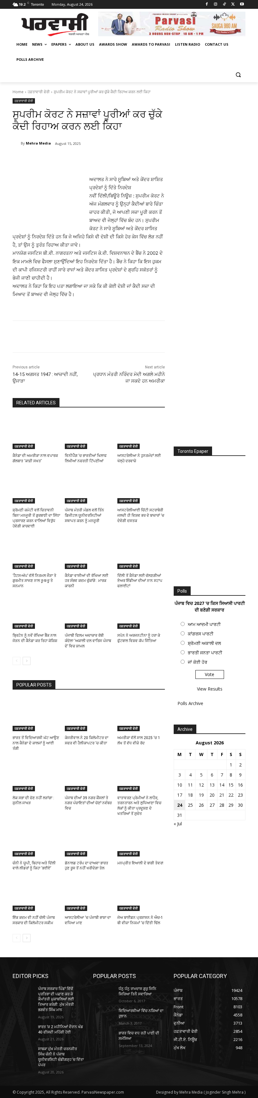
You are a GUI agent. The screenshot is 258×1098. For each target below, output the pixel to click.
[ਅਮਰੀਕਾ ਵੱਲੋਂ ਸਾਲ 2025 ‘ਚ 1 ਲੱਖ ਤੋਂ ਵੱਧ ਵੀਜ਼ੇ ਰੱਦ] (141, 714)
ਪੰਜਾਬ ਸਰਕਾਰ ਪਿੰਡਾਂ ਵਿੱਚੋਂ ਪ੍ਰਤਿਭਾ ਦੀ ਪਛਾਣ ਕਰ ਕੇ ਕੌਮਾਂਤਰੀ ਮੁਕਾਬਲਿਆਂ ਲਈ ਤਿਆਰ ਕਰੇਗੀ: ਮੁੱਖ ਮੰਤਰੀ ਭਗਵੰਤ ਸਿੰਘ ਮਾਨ (56, 999)
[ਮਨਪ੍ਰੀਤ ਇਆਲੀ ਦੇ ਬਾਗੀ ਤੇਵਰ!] (141, 839)
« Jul (178, 824)
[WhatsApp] (101, 159)
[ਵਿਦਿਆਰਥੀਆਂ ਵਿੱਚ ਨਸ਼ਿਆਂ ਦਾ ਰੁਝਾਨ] (104, 1015)
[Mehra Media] (17, 143)
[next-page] (27, 661)
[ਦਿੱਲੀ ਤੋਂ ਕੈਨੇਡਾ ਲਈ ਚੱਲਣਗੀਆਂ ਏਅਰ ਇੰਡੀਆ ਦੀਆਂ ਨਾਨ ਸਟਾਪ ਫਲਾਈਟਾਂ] (141, 552)
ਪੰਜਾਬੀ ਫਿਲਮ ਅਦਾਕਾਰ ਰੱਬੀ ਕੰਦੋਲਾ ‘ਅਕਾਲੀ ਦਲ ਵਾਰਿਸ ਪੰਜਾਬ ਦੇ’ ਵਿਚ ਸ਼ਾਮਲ (88, 640)
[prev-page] (16, 661)
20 (212, 795)
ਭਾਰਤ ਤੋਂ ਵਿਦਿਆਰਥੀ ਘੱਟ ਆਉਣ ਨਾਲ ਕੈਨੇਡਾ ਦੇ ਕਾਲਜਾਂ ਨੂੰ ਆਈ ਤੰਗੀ (36, 743)
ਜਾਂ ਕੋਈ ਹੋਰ (197, 662)
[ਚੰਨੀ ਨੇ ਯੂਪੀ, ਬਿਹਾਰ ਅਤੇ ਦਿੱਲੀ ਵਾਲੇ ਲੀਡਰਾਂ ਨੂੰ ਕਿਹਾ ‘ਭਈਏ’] (36, 839)
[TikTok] (224, 4)
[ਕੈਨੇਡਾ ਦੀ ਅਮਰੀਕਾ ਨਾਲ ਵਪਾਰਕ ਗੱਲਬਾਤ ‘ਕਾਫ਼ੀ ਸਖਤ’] (36, 432)
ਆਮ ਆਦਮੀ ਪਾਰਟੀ (204, 624)
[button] (238, 74)
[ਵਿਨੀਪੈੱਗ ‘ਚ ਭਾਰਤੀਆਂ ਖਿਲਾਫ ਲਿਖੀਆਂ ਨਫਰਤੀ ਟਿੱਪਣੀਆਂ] (88, 432)
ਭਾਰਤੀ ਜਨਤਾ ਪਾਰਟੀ (205, 653)
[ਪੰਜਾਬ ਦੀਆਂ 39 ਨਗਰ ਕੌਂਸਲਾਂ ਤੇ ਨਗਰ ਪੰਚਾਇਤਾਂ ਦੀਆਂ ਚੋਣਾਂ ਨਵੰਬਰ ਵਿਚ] (88, 774)
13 (212, 785)
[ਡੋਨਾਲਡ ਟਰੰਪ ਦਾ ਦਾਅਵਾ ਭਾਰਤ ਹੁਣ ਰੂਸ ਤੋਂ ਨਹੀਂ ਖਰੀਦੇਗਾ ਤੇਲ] (88, 839)
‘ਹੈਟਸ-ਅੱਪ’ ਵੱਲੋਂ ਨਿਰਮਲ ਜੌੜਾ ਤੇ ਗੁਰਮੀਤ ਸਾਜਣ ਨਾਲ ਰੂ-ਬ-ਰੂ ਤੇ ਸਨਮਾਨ (34, 581)
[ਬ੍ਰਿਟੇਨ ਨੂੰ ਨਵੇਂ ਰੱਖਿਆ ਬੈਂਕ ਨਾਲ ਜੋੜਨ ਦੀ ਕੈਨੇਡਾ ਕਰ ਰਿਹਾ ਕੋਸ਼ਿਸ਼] (36, 612)
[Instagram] (215, 4)
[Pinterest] (87, 159)
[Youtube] (241, 4)
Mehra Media (38, 143)
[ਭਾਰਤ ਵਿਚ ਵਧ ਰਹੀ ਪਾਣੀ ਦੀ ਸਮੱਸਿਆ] (104, 1038)
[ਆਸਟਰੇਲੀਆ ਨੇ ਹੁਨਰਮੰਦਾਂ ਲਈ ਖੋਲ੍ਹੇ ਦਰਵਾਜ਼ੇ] (141, 432)
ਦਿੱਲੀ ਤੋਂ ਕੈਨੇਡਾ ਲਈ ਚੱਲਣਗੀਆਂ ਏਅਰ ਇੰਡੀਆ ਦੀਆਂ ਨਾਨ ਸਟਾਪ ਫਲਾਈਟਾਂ (139, 581)
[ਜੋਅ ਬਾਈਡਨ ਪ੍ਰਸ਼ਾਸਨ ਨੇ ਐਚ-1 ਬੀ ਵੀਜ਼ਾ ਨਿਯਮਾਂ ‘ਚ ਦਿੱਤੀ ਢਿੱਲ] (141, 894)
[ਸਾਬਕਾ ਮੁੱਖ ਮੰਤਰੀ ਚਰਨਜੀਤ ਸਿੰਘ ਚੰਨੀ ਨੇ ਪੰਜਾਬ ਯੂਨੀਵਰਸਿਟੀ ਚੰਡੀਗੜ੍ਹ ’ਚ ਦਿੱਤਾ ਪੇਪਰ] (23, 1053)
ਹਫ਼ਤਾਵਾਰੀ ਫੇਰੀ (39, 91)
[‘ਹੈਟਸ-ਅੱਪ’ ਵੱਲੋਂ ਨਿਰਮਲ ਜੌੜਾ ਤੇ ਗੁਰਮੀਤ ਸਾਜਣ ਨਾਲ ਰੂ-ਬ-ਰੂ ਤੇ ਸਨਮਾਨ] (36, 552)
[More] (116, 159)
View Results (209, 689)
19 (201, 795)
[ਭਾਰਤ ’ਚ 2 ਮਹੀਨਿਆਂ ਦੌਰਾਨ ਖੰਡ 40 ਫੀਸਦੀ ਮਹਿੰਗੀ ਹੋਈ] (23, 1031)
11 (190, 785)
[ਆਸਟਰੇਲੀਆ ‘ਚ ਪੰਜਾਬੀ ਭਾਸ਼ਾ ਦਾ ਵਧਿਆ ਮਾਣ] (88, 894)
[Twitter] (233, 4)
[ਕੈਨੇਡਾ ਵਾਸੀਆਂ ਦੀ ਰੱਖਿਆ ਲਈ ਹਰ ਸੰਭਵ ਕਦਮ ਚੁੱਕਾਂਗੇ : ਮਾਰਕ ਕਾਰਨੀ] (88, 552)
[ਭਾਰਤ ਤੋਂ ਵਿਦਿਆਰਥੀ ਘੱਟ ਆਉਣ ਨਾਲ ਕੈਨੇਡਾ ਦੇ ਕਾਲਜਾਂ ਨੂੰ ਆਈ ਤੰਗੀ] (36, 714)
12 (201, 785)
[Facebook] (206, 4)
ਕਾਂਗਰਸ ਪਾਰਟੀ (200, 634)
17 (179, 795)
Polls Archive (190, 703)
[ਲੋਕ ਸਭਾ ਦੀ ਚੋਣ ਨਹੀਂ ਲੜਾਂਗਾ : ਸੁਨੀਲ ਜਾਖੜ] (36, 774)
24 (179, 805)
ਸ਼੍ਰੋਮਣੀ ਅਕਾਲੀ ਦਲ (204, 643)
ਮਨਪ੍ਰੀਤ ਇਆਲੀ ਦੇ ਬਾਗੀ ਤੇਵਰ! (140, 863)
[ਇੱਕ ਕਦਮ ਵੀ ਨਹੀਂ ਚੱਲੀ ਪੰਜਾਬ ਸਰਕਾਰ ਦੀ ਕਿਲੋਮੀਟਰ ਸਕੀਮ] (36, 894)
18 (190, 795)
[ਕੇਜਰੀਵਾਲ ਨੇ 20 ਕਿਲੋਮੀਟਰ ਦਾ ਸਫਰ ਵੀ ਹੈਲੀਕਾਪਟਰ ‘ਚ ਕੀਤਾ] (88, 714)
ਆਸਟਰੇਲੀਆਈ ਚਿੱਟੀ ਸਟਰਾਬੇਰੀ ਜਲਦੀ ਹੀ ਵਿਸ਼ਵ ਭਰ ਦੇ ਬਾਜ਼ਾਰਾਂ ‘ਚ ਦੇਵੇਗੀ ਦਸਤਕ (140, 515)
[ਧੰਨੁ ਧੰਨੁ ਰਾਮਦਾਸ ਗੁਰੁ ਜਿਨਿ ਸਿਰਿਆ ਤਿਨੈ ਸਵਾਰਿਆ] (104, 993)
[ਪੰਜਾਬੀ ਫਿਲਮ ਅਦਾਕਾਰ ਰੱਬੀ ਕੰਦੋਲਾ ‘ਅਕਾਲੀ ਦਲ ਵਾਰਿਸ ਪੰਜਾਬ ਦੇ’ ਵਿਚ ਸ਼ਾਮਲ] (88, 612)
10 (179, 785)
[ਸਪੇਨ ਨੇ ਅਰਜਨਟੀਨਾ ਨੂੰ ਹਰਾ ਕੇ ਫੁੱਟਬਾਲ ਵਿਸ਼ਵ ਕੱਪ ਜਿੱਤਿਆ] (141, 612)
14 (221, 785)
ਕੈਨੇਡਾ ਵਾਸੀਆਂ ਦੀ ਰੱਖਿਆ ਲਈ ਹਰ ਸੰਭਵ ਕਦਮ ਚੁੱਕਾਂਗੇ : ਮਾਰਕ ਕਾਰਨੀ (86, 581)
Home (18, 91)
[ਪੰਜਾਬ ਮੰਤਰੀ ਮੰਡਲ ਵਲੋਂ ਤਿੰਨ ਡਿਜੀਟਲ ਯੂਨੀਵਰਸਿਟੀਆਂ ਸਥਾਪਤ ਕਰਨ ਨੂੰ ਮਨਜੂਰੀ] (88, 487)
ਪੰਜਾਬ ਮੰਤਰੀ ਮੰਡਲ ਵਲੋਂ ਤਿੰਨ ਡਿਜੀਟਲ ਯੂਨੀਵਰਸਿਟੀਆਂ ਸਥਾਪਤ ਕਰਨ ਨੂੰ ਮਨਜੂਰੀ (84, 515)
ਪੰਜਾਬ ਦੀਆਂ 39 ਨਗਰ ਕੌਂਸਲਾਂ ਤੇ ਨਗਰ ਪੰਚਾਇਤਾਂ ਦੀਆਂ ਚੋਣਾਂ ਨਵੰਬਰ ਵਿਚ (88, 803)
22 (230, 795)
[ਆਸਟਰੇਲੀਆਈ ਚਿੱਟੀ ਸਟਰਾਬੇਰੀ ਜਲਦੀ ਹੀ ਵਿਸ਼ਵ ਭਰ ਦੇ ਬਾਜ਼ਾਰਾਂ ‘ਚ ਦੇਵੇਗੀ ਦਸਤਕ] (141, 487)
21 (221, 795)
